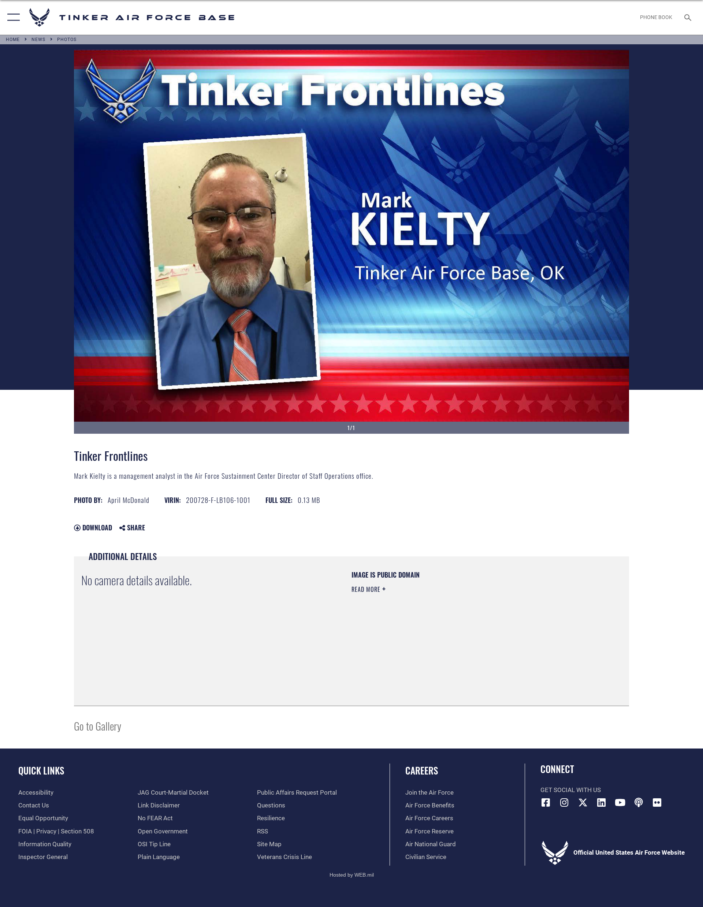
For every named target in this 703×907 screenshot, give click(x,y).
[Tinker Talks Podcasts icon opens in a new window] (638, 802)
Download (96, 527)
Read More (367, 589)
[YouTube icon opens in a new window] (619, 802)
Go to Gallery (97, 726)
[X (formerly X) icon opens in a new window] (582, 802)
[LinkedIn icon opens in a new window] (601, 802)
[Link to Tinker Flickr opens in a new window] (657, 802)
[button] (12, 17)
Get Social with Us (570, 790)
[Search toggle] (688, 17)
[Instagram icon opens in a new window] (564, 802)
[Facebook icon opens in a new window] (545, 802)
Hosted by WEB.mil (352, 875)
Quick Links (41, 770)
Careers (421, 770)
